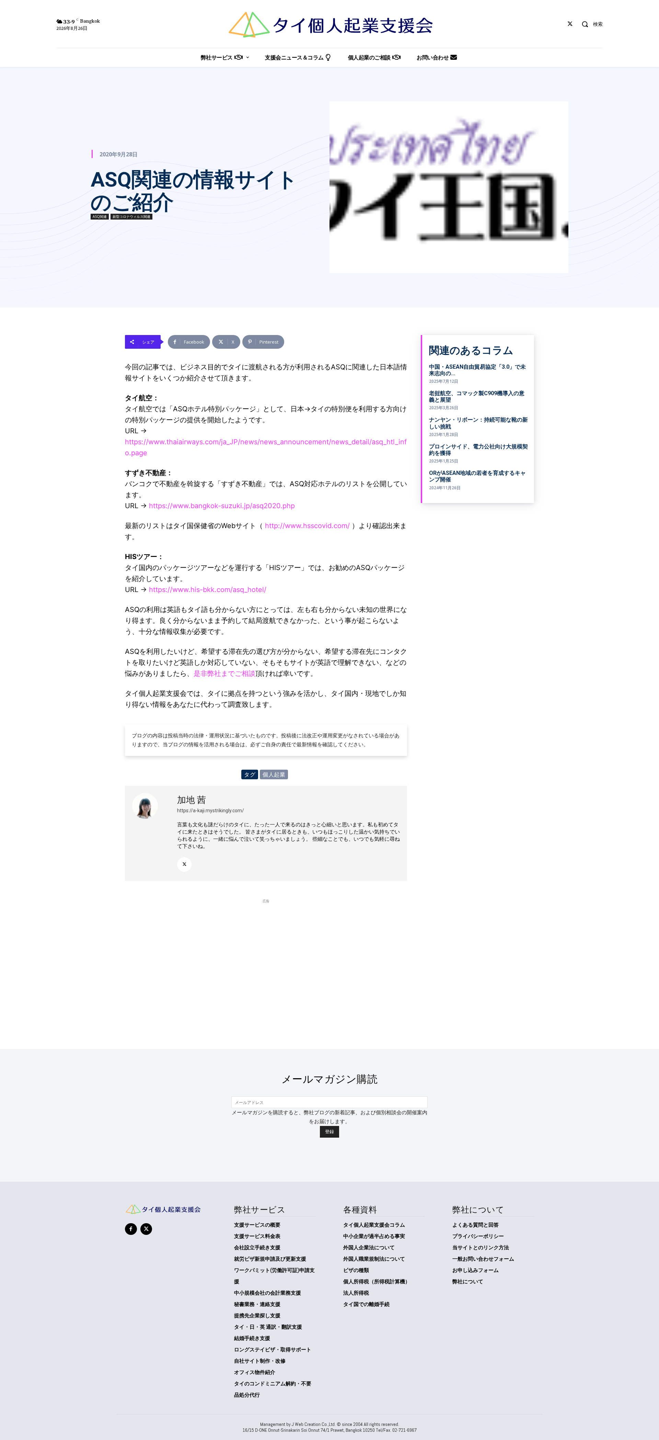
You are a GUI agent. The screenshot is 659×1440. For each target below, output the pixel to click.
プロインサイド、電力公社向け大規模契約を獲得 (478, 449)
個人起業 (274, 774)
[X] (570, 24)
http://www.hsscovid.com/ (307, 526)
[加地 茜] (151, 833)
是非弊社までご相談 (224, 673)
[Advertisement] (266, 953)
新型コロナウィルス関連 (131, 216)
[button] (590, 24)
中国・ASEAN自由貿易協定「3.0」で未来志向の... (477, 370)
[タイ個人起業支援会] (329, 24)
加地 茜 (191, 800)
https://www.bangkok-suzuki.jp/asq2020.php (222, 506)
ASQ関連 (100, 216)
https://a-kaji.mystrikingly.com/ (210, 810)
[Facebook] (131, 1229)
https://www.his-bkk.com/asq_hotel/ (207, 589)
